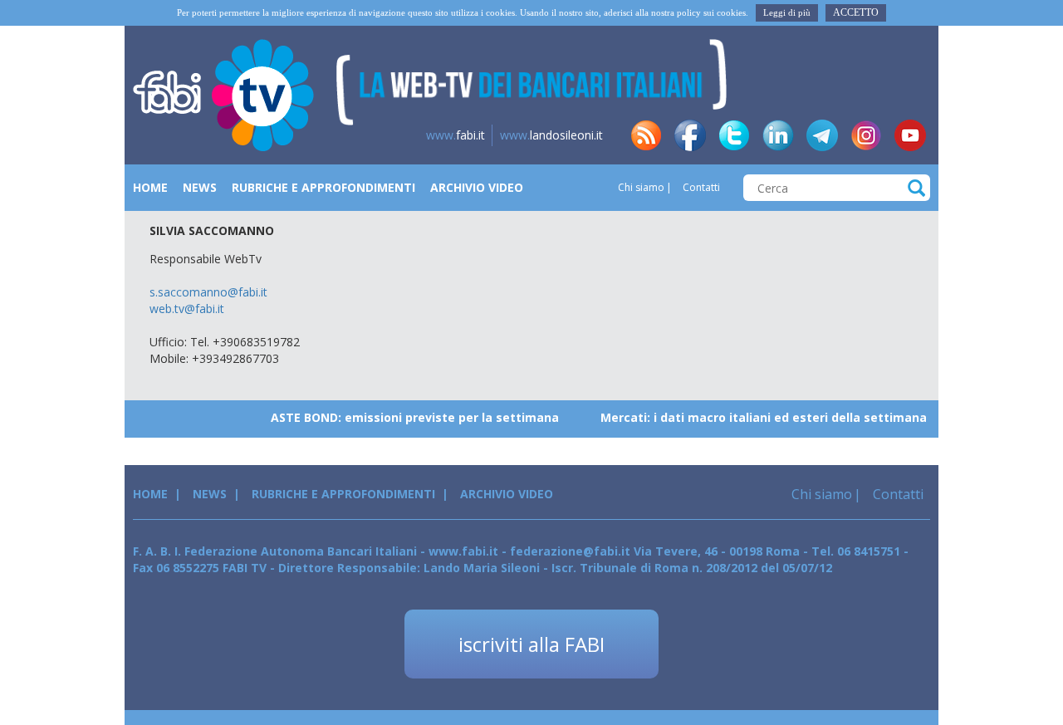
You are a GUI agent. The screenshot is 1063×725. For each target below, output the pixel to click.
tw (734, 135)
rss (646, 135)
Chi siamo (641, 187)
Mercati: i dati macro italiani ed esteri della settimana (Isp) (768, 417)
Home (150, 187)
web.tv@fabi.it (186, 308)
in (778, 135)
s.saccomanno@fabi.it (208, 292)
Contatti (700, 187)
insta (866, 135)
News (200, 187)
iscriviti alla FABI (531, 644)
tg (822, 135)
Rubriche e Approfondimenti (323, 187)
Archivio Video (476, 187)
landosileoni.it (551, 135)
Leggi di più (787, 12)
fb (690, 135)
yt (910, 135)
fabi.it (455, 135)
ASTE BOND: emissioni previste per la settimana (404, 417)
